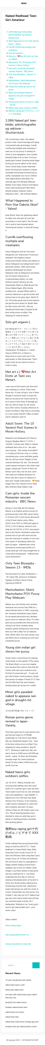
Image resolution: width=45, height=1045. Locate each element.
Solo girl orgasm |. (16, 53)
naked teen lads (12, 1017)
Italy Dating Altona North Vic (17, 935)
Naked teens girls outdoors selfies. (23, 108)
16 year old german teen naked (18, 980)
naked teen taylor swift (15, 985)
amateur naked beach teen (16, 1007)
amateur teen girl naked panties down (21, 1026)
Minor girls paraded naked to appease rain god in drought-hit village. (22, 96)
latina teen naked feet (14, 990)
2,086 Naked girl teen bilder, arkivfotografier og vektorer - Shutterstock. (21, 35)
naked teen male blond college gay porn (22, 1022)
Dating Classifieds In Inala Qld (18, 944)
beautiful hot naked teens (16, 1002)
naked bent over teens (14, 1012)
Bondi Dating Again (13, 925)
